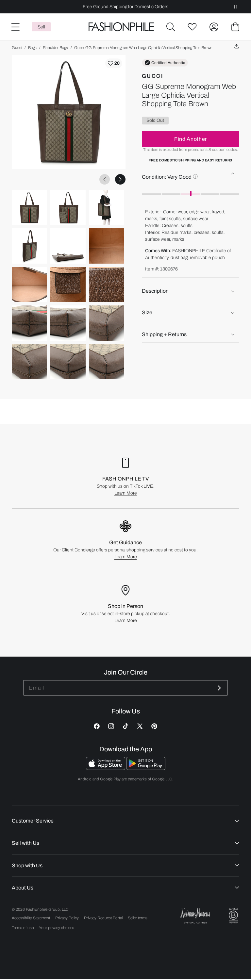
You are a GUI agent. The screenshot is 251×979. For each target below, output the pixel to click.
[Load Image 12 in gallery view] (106, 323)
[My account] (214, 27)
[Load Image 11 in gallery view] (68, 323)
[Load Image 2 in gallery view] (68, 207)
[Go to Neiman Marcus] (195, 915)
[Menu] (15, 27)
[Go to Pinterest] (154, 726)
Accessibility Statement (31, 918)
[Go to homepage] (121, 27)
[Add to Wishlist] (113, 63)
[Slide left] (104, 179)
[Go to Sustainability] (233, 915)
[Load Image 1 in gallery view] (29, 207)
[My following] (192, 27)
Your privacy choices (56, 927)
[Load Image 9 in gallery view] (106, 284)
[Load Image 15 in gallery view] (106, 361)
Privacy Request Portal (103, 918)
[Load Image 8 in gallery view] (68, 284)
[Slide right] (120, 179)
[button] (170, 27)
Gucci (17, 47)
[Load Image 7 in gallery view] (29, 284)
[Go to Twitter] (140, 726)
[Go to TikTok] (125, 726)
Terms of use (23, 927)
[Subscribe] (219, 687)
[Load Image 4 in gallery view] (29, 246)
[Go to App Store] (106, 768)
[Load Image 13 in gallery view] (29, 361)
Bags (32, 47)
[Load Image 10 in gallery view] (29, 323)
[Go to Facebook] (97, 726)
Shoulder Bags (55, 47)
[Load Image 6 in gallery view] (106, 246)
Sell (41, 26)
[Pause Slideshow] (235, 6)
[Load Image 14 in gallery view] (68, 361)
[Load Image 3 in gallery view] (106, 207)
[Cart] (235, 27)
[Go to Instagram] (111, 726)
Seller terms (137, 918)
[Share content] (236, 46)
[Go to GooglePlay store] (145, 768)
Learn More (125, 493)
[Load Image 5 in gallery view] (68, 246)
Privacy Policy (67, 918)
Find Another (190, 139)
